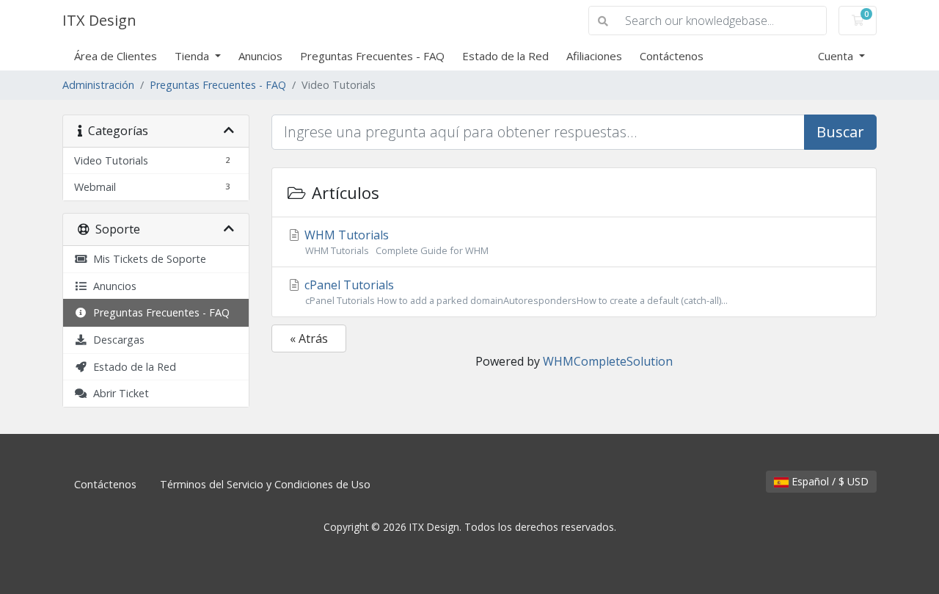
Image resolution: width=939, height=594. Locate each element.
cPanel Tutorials (515, 292)
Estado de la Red (505, 55)
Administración (98, 85)
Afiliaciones (594, 55)
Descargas (116, 340)
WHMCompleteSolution (608, 361)
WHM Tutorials (397, 242)
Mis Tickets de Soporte (146, 259)
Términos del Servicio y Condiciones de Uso (265, 484)
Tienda (193, 55)
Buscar (840, 132)
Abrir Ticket (118, 393)
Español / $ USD (829, 481)
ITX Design (99, 20)
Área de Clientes (115, 55)
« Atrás (309, 338)
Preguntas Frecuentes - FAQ (372, 55)
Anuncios (260, 55)
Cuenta (837, 55)
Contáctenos (672, 55)
